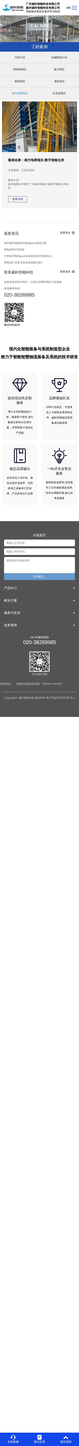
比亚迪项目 (59, 93)
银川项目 (59, 69)
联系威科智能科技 (18, 272)
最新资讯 (11, 233)
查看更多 (65, 232)
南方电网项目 (20, 93)
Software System (52, 683)
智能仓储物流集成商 (28, 683)
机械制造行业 (59, 57)
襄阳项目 (20, 81)
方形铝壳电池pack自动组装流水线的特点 (28, 256)
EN (68, 7)
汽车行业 (20, 57)
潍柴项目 (59, 81)
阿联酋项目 (19, 69)
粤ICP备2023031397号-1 (60, 697)
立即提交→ (39, 576)
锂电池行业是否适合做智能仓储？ (24, 262)
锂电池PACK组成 (14, 249)
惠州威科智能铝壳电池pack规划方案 (25, 243)
